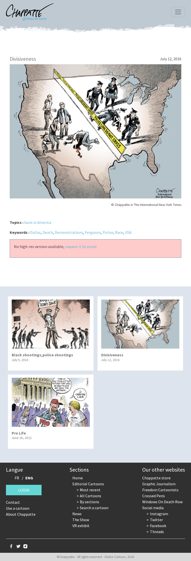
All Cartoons (90, 495)
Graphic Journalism (159, 483)
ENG (29, 477)
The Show (80, 519)
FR (17, 477)
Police (107, 232)
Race (119, 232)
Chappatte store (156, 477)
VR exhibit (81, 525)
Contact (13, 502)
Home (77, 477)
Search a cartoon (94, 507)
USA (128, 232)
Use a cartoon (17, 508)
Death (48, 232)
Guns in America (37, 222)
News (77, 513)
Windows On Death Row (162, 501)
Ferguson (93, 232)
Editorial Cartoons (88, 483)
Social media (153, 507)
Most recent (90, 489)
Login (23, 490)
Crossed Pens (153, 495)
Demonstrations (69, 232)
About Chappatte (21, 514)
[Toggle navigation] (178, 12)
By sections (89, 501)
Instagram (159, 513)
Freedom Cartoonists (160, 489)
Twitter (156, 519)
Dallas (35, 232)
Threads (157, 531)
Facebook (158, 525)
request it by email (81, 246)
